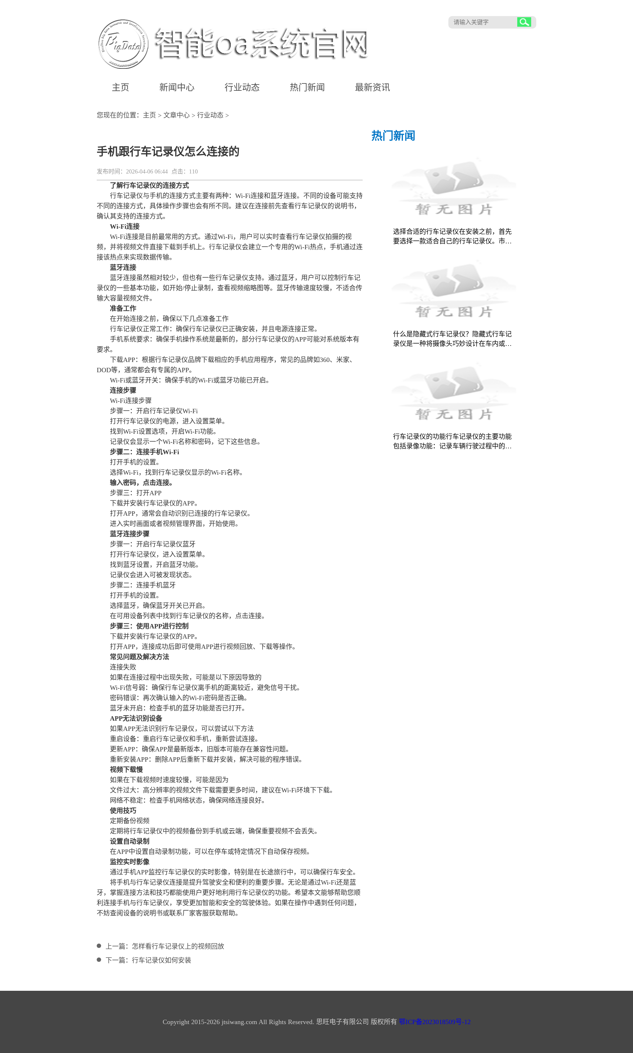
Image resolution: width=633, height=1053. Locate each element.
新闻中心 (177, 87)
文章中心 (176, 115)
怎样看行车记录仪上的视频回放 (178, 946)
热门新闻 (307, 87)
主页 (120, 87)
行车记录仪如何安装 (161, 960)
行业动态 (242, 87)
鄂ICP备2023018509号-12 (435, 1022)
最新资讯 (372, 87)
